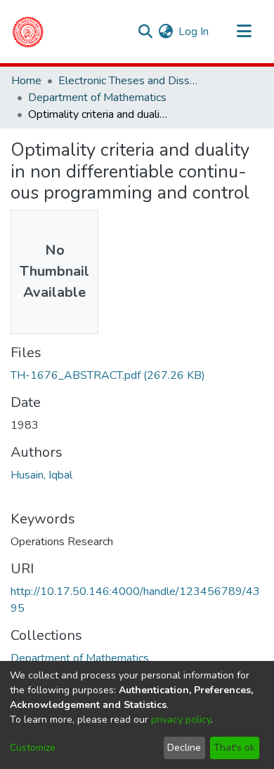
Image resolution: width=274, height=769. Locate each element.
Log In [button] (194, 31)
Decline (184, 747)
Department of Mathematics (97, 97)
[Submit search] (145, 31)
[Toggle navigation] (243, 31)
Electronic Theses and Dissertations (128, 80)
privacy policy (181, 719)
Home (26, 80)
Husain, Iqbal (41, 475)
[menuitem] (165, 31)
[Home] (28, 31)
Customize (33, 747)
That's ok (234, 747)
